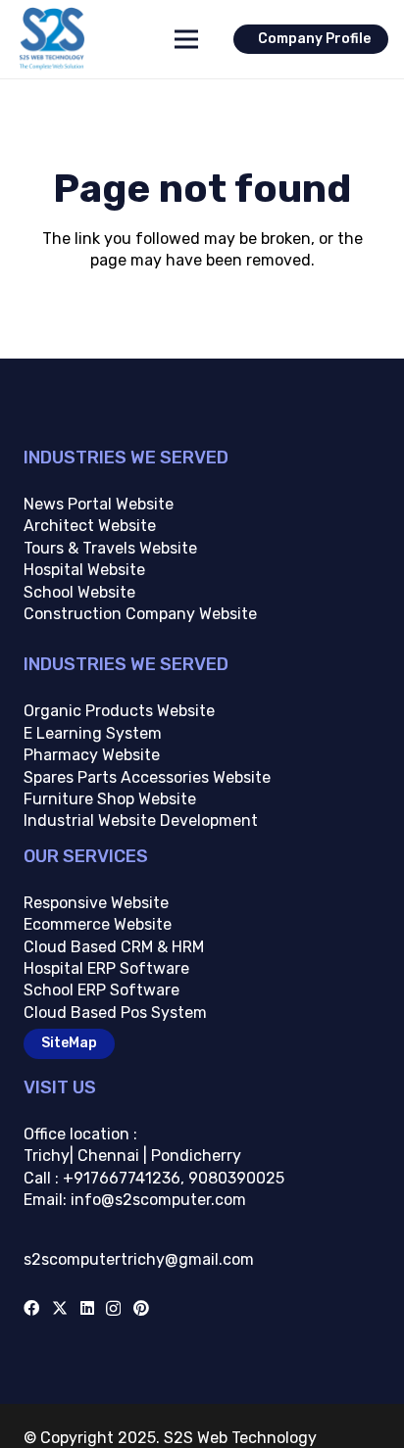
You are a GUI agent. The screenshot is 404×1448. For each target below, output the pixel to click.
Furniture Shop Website (110, 799)
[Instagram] (113, 1309)
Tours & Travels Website (110, 548)
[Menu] (187, 39)
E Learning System (93, 733)
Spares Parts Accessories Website (147, 777)
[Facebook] (31, 1308)
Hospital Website (84, 569)
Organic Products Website (119, 710)
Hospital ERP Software (106, 968)
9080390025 (236, 1178)
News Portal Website (99, 504)
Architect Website (90, 525)
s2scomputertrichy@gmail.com (139, 1259)
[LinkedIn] (87, 1308)
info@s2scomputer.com (156, 1199)
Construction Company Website (140, 613)
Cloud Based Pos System (115, 1012)
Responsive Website (96, 902)
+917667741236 (121, 1178)
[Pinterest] (141, 1308)
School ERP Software (101, 990)
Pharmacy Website (92, 755)
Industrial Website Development (141, 820)
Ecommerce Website (98, 924)
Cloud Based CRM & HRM (114, 947)
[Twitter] (60, 1308)
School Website (79, 592)
